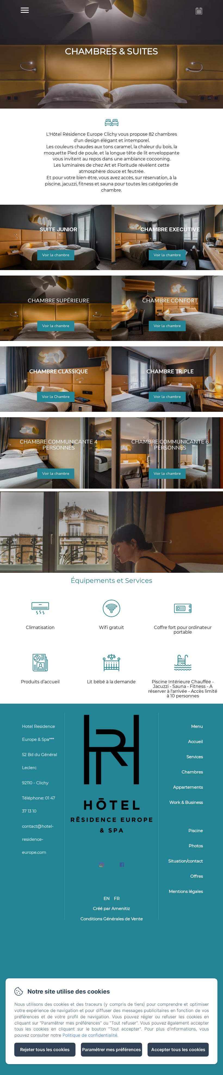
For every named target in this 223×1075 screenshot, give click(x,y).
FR (117, 898)
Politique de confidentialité (90, 1035)
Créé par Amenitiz (111, 908)
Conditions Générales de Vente (111, 918)
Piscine (195, 830)
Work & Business (186, 802)
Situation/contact (185, 861)
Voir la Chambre (56, 396)
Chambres (192, 771)
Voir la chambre (55, 255)
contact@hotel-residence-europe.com (38, 839)
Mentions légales (186, 891)
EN (107, 898)
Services (195, 756)
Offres (196, 876)
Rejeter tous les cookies (45, 1049)
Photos (196, 845)
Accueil (195, 741)
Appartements (188, 787)
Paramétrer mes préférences (111, 1049)
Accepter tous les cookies (178, 1049)
